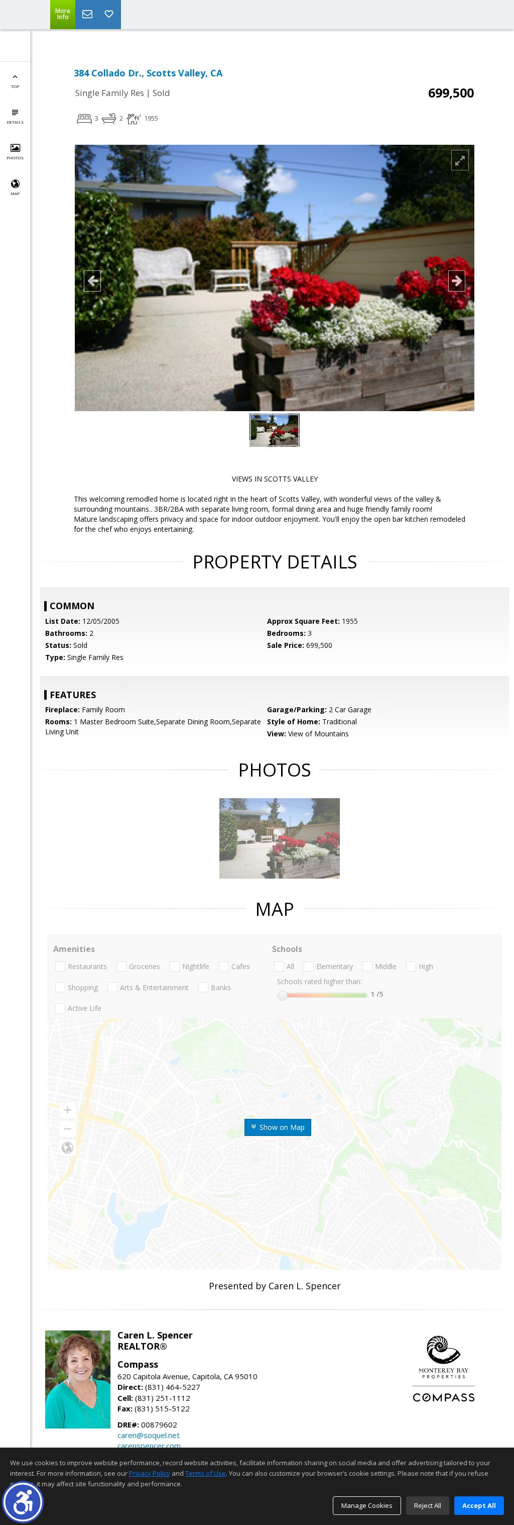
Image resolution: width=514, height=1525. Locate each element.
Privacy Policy (149, 1473)
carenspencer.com (149, 1446)
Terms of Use (205, 1473)
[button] (23, 1502)
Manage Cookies (367, 1505)
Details (15, 122)
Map (15, 193)
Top (15, 86)
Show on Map (281, 1127)
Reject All (427, 1505)
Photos (15, 157)
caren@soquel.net (148, 1435)
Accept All (479, 1505)
